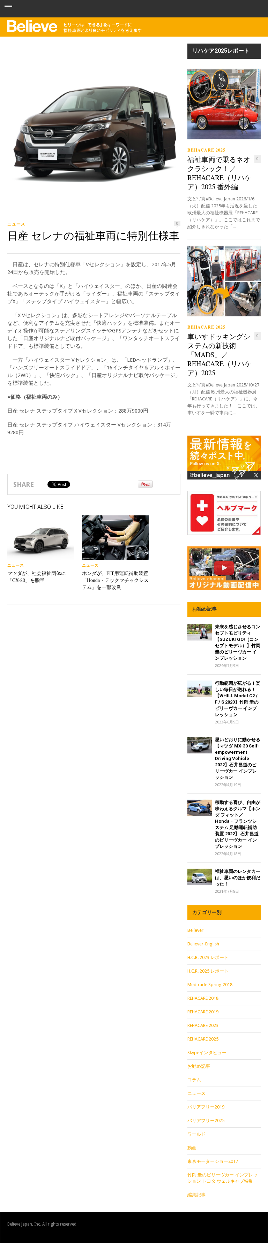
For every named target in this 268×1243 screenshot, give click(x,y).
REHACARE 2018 (202, 998)
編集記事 (196, 1194)
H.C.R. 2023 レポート (208, 957)
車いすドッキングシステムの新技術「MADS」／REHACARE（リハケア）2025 (219, 354)
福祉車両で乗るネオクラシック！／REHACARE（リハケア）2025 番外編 (219, 173)
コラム (194, 1079)
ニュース (16, 224)
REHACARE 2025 (206, 150)
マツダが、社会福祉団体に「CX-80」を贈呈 (36, 576)
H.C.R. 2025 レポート (208, 971)
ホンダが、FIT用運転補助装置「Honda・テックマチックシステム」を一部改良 (115, 580)
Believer (195, 930)
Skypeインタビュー (206, 1052)
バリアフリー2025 (205, 1120)
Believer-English (203, 943)
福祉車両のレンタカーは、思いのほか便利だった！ (237, 878)
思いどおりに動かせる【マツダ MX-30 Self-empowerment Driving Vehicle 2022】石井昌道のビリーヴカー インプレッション (237, 758)
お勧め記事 (198, 1066)
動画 (191, 1147)
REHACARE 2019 (202, 1011)
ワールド (196, 1134)
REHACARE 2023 (202, 1025)
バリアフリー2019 (205, 1107)
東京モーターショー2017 (212, 1161)
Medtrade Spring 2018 (209, 984)
